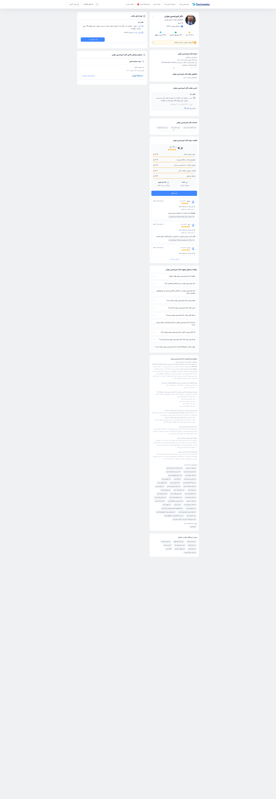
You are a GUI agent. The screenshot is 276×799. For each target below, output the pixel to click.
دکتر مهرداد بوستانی (165, 541)
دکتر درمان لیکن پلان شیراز (188, 399)
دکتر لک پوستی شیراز (175, 483)
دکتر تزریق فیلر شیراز (165, 490)
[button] (153, 16)
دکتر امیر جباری (167, 545)
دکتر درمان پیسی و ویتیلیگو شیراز (175, 501)
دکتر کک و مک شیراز (160, 501)
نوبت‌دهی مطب (184, 4)
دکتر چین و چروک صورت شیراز (187, 401)
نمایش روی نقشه (190, 108)
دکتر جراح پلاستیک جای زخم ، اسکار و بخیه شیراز (184, 519)
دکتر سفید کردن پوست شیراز (173, 486)
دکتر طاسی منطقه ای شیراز (190, 486)
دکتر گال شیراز (177, 479)
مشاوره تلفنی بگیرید (89, 76)
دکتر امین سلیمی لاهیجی (190, 552)
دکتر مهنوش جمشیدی (180, 549)
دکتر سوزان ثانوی (192, 545)
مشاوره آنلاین (171, 4)
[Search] (97, 4)
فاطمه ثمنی (168, 549)
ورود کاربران (73, 4)
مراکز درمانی (156, 4)
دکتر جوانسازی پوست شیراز (176, 497)
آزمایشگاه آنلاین (145, 4)
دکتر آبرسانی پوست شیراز (160, 497)
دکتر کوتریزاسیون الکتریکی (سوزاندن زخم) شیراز (172, 508)
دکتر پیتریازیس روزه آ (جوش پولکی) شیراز (166, 512)
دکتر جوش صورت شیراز (190, 497)
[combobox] (153, 16)
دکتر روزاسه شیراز (192, 490)
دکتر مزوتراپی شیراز (166, 479)
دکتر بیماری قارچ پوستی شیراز (187, 406)
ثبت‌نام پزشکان (88, 4)
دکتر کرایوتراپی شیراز (162, 483)
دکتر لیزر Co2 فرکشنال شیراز (189, 483)
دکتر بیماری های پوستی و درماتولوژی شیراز (174, 516)
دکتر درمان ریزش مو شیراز (190, 479)
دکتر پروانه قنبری (192, 549)
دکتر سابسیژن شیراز (191, 516)
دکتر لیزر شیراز (177, 505)
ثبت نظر (174, 193)
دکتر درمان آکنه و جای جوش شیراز (186, 397)
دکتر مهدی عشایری (191, 541)
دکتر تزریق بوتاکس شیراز (176, 494)
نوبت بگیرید (94, 39)
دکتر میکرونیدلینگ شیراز (190, 494)
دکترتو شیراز (193, 526)
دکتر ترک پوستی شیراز (162, 494)
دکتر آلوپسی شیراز (160, 486)
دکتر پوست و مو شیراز (189, 388)
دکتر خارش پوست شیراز (179, 490)
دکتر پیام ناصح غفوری (179, 541)
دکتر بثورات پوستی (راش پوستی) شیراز (187, 512)
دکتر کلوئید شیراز (167, 505)
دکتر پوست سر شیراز (191, 501)
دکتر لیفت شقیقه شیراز (189, 404)
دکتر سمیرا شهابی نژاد (180, 545)
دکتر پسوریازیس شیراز (191, 508)
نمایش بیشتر (175, 259)
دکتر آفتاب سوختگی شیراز (190, 505)
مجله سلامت (130, 4)
